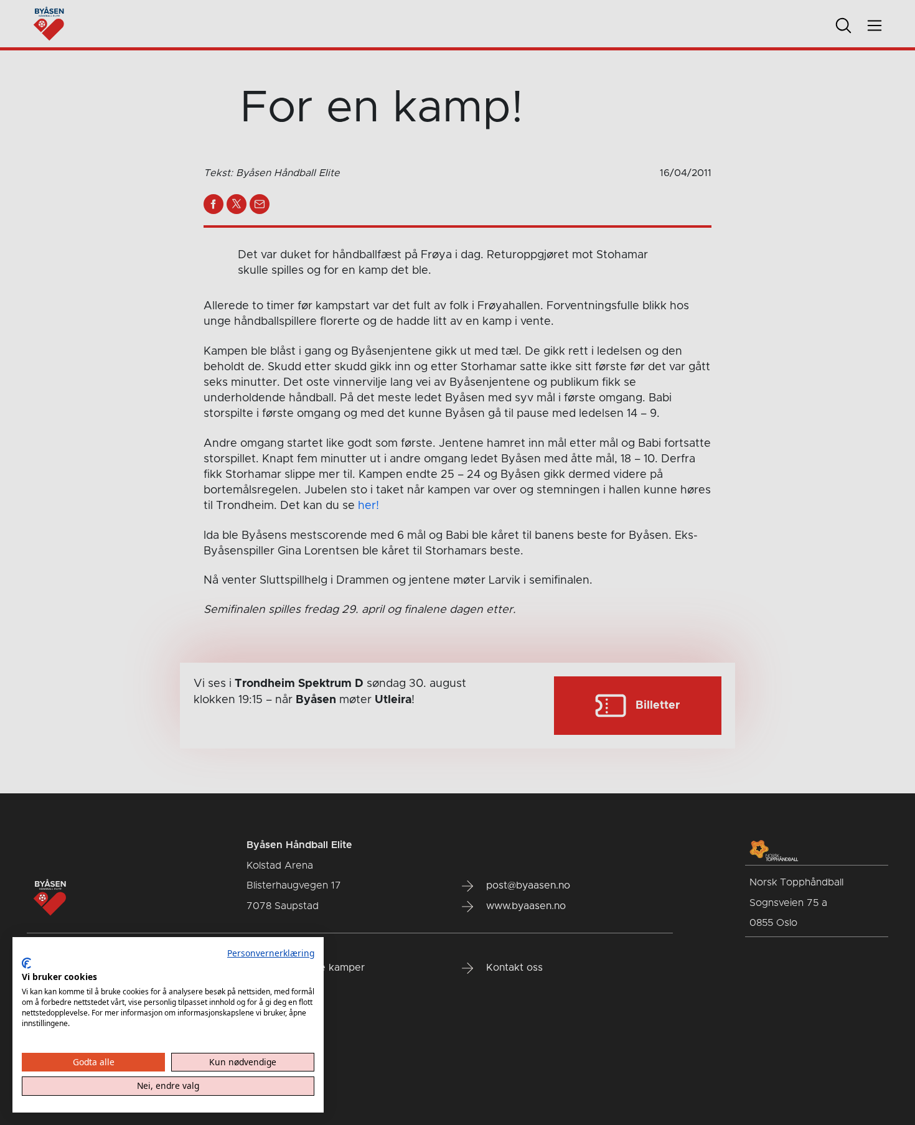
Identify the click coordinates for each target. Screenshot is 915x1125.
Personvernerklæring (270, 953)
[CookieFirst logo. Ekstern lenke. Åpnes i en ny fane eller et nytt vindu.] (26, 963)
